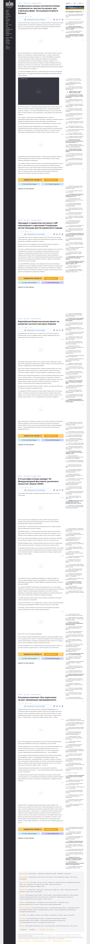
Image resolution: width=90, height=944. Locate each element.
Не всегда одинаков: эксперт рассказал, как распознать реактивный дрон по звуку (74, 738)
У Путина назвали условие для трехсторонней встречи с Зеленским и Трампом (74, 150)
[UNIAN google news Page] (45, 930)
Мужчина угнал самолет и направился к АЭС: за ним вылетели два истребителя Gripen (74, 553)
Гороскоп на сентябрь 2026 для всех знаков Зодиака (31, 899)
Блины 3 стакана (74, 925)
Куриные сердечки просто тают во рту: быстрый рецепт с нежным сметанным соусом (75, 592)
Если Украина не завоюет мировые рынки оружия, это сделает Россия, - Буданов (74, 801)
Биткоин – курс (23, 884)
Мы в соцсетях (68, 940)
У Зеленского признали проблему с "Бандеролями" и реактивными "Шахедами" (74, 805)
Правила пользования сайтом (24, 940)
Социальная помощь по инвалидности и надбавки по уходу (32, 886)
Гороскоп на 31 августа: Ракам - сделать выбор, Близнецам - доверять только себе (74, 253)
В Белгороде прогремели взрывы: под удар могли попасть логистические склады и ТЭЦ (74, 164)
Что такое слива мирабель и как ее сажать (29, 922)
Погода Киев (22, 891)
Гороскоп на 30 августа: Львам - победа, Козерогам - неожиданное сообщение (74, 658)
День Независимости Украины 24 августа (28, 909)
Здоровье (8, 30)
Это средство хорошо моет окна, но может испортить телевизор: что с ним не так (75, 122)
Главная (7, 10)
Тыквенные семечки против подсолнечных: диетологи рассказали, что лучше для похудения (74, 534)
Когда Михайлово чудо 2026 (73, 907)
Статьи (7, 39)
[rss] (53, 930)
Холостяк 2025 (71, 915)
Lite (20, 915)
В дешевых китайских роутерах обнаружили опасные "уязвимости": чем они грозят (74, 100)
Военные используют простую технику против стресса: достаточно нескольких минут (73, 352)
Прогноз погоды (23, 889)
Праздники (46, 915)
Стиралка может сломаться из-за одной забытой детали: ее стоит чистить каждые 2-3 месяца (74, 338)
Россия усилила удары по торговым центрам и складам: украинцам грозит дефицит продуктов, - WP (75, 262)
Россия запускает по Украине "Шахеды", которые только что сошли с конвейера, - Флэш (74, 452)
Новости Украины (24, 877)
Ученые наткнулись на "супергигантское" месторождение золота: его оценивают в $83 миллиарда (75, 457)
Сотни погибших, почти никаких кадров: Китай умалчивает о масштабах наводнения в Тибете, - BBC (74, 270)
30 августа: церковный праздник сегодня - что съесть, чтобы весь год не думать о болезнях (74, 689)
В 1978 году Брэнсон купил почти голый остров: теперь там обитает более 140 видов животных (74, 155)
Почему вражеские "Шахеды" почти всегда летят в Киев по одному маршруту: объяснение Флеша (75, 234)
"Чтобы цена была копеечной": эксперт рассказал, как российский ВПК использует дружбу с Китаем (74, 439)
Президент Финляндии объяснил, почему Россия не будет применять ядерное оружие (74, 746)
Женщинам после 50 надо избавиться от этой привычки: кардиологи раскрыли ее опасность (74, 347)
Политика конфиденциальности (39, 940)
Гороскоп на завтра (47, 895)
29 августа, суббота (72, 773)
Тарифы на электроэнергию (55, 884)
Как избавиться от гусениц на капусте (47, 922)
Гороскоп (22, 895)
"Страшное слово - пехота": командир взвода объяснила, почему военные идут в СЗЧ (73, 83)
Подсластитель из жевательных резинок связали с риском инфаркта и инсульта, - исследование (74, 575)
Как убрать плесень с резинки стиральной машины (50, 904)
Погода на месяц (39, 889)
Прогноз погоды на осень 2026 (71, 889)
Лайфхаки (22, 902)
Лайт (7, 26)
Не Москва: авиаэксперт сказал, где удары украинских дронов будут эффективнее (75, 360)
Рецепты (24, 915)
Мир (7, 17)
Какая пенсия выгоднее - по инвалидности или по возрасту (67, 882)
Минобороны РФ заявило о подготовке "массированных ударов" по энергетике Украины (74, 475)
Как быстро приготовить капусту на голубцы (29, 904)
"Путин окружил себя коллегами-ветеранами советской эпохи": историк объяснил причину (74, 88)
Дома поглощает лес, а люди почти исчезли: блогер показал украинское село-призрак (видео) (75, 529)
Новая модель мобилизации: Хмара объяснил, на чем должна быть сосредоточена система (75, 248)
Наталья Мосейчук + (33, 873)
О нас (49, 940)
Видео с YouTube (9, 37)
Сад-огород (22, 918)
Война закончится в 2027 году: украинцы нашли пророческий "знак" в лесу (74, 466)
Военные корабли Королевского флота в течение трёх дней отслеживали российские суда (74, 759)
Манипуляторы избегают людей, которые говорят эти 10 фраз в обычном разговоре (74, 110)
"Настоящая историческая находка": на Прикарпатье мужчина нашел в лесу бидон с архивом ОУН (75, 23)
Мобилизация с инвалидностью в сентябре (47, 873)
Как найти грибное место (30, 902)
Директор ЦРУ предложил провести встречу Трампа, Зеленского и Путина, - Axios (75, 675)
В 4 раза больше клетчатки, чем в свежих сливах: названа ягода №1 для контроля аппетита (74, 114)
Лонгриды (8, 43)
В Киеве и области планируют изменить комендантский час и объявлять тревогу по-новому (75, 27)
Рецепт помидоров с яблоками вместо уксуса (34, 925)
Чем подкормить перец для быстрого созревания (55, 918)
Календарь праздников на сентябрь (45, 909)
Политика (8, 14)
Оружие (7, 27)
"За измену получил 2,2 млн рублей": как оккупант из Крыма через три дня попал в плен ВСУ (75, 333)
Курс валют (45, 882)
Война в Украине (24, 873)
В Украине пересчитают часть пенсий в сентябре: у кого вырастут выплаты (73, 561)
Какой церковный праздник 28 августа (28, 911)
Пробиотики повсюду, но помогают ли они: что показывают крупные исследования (74, 796)
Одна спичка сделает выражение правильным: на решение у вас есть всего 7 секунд (75, 636)
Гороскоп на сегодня (47, 899)
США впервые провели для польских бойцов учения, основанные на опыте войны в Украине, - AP (74, 141)
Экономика (8, 16)
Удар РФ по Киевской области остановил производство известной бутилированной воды (73, 204)
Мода (42, 915)
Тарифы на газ (51, 882)
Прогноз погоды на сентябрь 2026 (52, 889)
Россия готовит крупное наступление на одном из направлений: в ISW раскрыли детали (74, 623)
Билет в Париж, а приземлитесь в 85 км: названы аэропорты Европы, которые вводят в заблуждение (75, 724)
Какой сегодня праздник (25, 907)
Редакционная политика (58, 940)
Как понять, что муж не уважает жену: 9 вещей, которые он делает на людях (74, 755)
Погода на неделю (38, 891)
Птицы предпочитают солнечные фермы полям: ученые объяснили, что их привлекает (74, 209)
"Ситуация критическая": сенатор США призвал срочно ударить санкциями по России (75, 35)
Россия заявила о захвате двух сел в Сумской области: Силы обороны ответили (75, 258)
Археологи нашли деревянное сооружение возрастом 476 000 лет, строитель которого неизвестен (73, 733)
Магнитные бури (31, 889)
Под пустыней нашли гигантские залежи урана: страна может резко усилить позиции (75, 368)
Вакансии (8, 47)
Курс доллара (33, 882)
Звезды (65, 915)
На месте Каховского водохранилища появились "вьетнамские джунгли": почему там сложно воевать (74, 587)
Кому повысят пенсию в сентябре (41, 884)
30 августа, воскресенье (73, 19)
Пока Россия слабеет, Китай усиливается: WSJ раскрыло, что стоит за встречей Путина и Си (74, 200)
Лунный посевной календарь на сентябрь (35, 918)
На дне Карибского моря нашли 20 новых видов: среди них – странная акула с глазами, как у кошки (75, 618)
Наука (7, 23)
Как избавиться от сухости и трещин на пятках (47, 902)
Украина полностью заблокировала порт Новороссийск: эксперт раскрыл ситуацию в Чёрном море (74, 386)
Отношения (60, 915)
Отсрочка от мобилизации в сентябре (61, 877)
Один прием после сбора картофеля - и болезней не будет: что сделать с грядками (75, 662)
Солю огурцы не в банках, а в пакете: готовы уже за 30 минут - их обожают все (73, 497)
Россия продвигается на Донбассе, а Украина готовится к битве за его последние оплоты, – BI (75, 195)
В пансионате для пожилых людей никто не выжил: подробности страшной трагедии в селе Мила (74, 396)
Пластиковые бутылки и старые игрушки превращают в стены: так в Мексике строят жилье (74, 377)
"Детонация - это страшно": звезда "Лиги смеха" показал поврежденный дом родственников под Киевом (74, 506)
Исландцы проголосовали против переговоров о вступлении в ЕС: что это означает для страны (74, 187)
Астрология (37, 915)
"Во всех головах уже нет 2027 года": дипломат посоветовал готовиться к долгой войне (74, 548)
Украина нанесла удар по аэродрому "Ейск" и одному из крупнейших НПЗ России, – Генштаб (74, 502)
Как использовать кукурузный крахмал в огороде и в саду (52, 920)
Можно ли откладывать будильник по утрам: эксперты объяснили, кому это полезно (75, 428)
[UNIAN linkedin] (43, 930)
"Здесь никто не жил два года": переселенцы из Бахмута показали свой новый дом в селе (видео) (74, 342)
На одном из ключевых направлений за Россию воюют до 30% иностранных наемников (75, 776)
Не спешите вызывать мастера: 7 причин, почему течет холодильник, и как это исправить (74, 447)
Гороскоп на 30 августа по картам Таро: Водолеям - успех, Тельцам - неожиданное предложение (74, 645)
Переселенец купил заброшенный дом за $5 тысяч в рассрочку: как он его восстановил (74, 230)
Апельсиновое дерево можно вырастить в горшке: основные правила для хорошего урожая (75, 764)
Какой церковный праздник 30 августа (58, 907)
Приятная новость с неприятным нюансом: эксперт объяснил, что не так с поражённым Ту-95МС (74, 423)
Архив (7, 45)
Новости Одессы (73, 877)
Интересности (9, 33)
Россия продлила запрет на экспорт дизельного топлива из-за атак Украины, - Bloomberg (75, 828)
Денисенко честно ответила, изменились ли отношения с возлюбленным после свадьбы (75, 543)
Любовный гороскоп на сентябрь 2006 (65, 897)
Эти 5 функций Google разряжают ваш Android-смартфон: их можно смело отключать (74, 791)
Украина (7, 13)
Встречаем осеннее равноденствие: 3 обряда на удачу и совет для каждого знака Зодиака (75, 492)
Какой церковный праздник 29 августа (40, 907)
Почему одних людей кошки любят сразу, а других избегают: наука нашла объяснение (74, 324)
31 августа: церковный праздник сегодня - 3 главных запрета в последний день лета (74, 244)
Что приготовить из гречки (63, 902)
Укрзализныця (30, 884)
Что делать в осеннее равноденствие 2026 (29, 897)
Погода (7, 35)
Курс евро (39, 882)
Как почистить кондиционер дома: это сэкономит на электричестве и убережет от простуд (74, 838)
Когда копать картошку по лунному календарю (29, 920)
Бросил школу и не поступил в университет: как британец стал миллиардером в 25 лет (73, 650)
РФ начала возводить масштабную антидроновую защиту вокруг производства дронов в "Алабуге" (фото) (75, 750)
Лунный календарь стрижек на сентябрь (33, 895)
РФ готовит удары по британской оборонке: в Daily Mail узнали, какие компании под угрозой (74, 470)
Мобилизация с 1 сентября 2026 (64, 873)
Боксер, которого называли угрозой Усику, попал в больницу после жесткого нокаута (75, 15)
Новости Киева (49, 877)
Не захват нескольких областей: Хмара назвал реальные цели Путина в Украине (74, 239)
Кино (28, 915)
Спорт (7, 21)
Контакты (8, 48)
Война (7, 11)
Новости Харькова (33, 877)
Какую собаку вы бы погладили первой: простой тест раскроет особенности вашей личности (74, 483)
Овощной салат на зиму (50, 925)
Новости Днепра (23, 878)
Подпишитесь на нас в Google (36, 19)
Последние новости (74, 11)
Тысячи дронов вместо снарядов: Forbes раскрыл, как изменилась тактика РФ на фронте (74, 96)
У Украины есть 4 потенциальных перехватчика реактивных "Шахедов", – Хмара (74, 382)
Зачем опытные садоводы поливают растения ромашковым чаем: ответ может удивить (75, 728)
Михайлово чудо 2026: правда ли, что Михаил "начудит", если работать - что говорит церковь (74, 680)
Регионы (8, 20)
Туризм (7, 32)
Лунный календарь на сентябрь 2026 (60, 895)
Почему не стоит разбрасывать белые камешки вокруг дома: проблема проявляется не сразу (74, 315)
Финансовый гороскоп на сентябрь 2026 (47, 897)
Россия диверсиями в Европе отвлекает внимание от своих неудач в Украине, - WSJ (74, 583)
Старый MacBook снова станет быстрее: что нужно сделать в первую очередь (74, 694)
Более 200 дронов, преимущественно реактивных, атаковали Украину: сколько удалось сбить (75, 863)
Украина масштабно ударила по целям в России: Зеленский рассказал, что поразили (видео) (75, 400)
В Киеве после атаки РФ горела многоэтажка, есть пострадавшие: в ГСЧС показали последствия (74, 667)
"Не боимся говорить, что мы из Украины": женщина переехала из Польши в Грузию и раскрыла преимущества (75, 145)
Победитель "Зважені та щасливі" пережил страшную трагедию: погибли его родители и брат (75, 105)
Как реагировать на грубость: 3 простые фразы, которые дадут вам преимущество (74, 833)
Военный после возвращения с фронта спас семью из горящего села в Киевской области (74, 391)
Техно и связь (9, 24)
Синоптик (62, 889)
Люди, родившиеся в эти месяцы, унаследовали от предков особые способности (74, 868)
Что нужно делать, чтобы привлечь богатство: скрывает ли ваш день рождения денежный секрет (75, 565)
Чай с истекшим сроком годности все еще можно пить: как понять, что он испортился (74, 769)
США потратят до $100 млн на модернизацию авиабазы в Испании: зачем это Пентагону (75, 328)
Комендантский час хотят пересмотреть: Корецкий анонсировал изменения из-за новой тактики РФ (74, 858)
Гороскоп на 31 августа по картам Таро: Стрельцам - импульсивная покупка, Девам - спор (75, 217)
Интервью (8, 40)
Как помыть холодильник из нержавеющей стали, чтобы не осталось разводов (74, 684)
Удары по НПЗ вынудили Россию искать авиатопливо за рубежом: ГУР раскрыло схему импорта (74, 570)
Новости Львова (41, 877)
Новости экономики (24, 882)
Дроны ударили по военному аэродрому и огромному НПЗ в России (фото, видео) (74, 640)
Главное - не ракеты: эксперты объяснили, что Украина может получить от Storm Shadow (75, 846)
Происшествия (9, 29)
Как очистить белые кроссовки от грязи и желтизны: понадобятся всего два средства (74, 854)
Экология (8, 19)
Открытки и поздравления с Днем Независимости (65, 909)
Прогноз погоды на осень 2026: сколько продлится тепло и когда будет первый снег (74, 488)
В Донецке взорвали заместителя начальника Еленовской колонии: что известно (74, 628)
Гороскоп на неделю (73, 895)
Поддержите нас (75, 7)
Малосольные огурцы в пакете (62, 925)
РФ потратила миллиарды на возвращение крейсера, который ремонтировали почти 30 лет (73, 222)
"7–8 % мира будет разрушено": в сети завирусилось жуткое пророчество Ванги (74, 159)
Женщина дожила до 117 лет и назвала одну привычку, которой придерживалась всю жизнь (73, 539)
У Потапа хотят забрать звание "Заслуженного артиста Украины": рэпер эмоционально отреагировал (74, 372)
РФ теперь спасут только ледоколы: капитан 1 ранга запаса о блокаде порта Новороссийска (75, 319)
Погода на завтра (29, 891)
